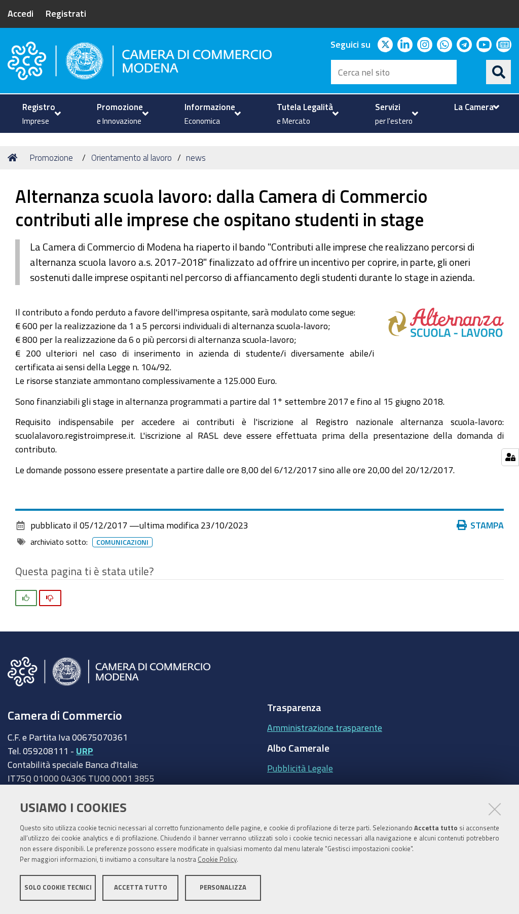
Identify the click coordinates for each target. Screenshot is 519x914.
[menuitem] (40, 113)
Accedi (20, 13)
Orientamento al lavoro (131, 157)
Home (14, 157)
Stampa (487, 525)
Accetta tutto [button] (140, 887)
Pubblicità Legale (300, 767)
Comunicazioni (122, 542)
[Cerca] (498, 72)
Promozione (51, 157)
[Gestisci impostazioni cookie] (510, 457)
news (196, 157)
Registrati (66, 13)
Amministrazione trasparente (324, 727)
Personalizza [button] (223, 887)
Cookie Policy (217, 859)
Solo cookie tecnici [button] (58, 887)
